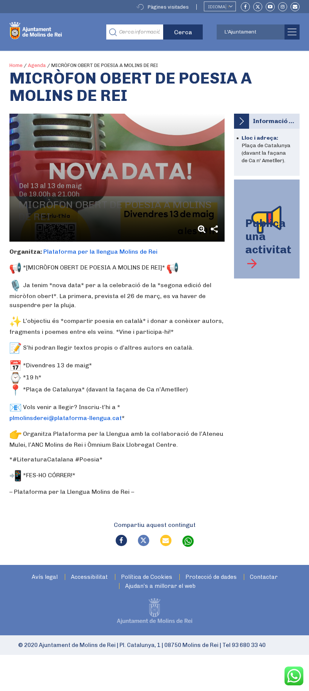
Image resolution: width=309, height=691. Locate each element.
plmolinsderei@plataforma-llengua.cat (65, 418)
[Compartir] (214, 229)
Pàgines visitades (168, 7)
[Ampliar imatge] (203, 229)
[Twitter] (257, 6)
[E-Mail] (295, 6)
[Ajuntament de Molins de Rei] (52, 32)
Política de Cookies (146, 577)
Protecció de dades (211, 577)
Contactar (264, 577)
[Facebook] (245, 6)
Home (16, 65)
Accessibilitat (89, 577)
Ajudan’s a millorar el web (160, 586)
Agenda (37, 65)
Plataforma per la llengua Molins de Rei (100, 251)
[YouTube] (270, 6)
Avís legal (45, 577)
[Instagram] (282, 6)
